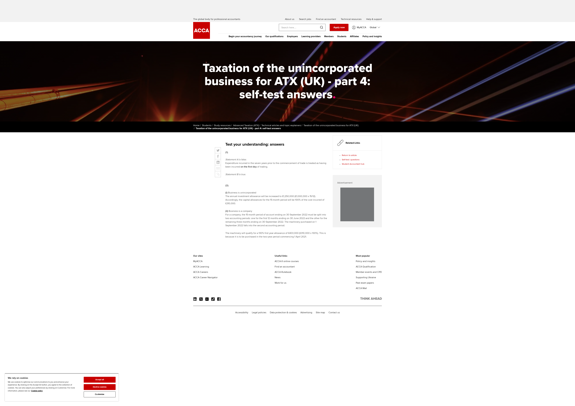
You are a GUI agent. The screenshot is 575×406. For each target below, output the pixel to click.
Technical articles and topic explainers (281, 125)
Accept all (99, 379)
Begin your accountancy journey (245, 36)
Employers (292, 36)
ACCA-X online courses (287, 261)
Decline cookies (99, 387)
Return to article (349, 155)
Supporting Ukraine (366, 277)
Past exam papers (365, 282)
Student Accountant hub (353, 164)
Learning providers (311, 36)
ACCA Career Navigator (205, 277)
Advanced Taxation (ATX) (246, 125)
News (277, 277)
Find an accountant (285, 266)
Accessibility (241, 312)
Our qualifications (274, 36)
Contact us (334, 312)
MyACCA (197, 261)
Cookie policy (37, 391)
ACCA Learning (201, 266)
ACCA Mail (361, 288)
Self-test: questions (351, 159)
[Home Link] (371, 299)
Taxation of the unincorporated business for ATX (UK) (331, 125)
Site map (320, 312)
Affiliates (354, 36)
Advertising (306, 312)
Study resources (222, 125)
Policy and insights (372, 36)
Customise (99, 394)
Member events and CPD (369, 272)
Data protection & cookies (283, 312)
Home (196, 125)
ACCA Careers (200, 272)
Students (341, 36)
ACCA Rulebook (283, 272)
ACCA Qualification (366, 266)
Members (329, 36)
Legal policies (259, 312)
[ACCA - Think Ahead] (201, 38)
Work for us (280, 282)
